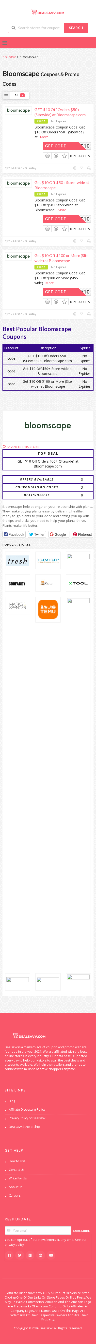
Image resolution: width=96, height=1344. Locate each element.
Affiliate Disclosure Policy (27, 1109)
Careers (14, 1195)
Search (76, 28)
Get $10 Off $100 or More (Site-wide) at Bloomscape (62, 258)
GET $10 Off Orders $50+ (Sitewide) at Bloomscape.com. (60, 112)
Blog (12, 1101)
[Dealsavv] (48, 11)
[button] (14, 534)
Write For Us (18, 1178)
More (44, 137)
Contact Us (16, 1170)
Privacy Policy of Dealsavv (27, 1118)
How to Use (17, 1161)
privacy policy (14, 1245)
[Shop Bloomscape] (48, 426)
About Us (15, 1187)
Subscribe (81, 1230)
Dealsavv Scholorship (24, 1127)
